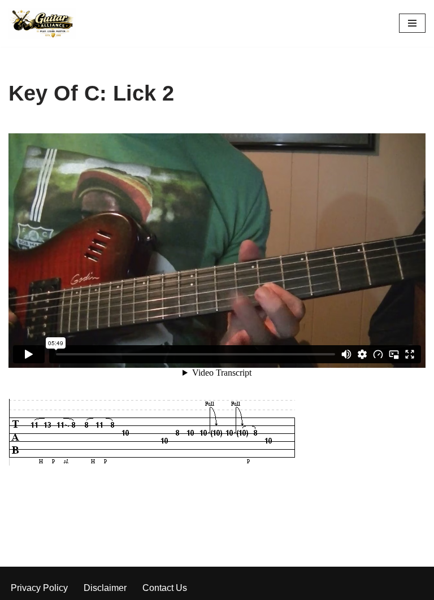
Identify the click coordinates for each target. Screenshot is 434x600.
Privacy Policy (39, 588)
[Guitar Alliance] (42, 23)
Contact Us (164, 588)
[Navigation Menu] (412, 23)
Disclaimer (105, 588)
